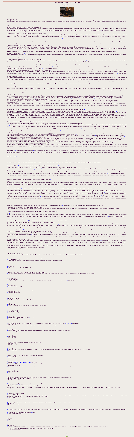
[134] (82, 216)
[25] (50, 70)
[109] (50, 179)
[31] (7, 284)
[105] (107, 173)
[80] (31, 146)
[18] (86, 60)
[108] (18, 177)
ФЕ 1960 (67, 280)
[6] (62, 38)
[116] (7, 385)
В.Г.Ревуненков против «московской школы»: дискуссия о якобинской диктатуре (22, 362)
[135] (108, 216)
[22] (7, 273)
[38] (7, 292)
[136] (95, 218)
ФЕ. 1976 (18, 384)
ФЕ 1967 (32, 412)
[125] (7, 397)
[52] (17, 107)
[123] (41, 196)
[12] (21, 49)
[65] (7, 324)
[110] (10, 181)
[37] (7, 291)
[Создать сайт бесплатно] (67, 434)
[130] (88, 208)
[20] (52, 66)
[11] (7, 260)
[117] (73, 191)
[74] (124, 136)
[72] (76, 134)
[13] (73, 51)
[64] (116, 126)
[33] (7, 286)
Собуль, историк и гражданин (68, 323)
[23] (42, 68)
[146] (12, 231)
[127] (78, 203)
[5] (85, 35)
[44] (124, 97)
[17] (29, 59)
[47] (71, 98)
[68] (60, 130)
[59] (7, 317)
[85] (7, 348)
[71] (40, 134)
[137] (7, 412)
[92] (16, 156)
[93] (7, 357)
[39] (7, 293)
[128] (63, 205)
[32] (7, 285)
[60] (46, 121)
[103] (9, 170)
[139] (53, 221)
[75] (124, 138)
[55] (116, 111)
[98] (58, 165)
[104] (9, 172)
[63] (9, 125)
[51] (120, 105)
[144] (45, 229)
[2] (101, 30)
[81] (97, 146)
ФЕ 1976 (30, 317)
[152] (7, 430)
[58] (51, 117)
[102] (42, 169)
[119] (7, 389)
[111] (7, 379)
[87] (15, 150)
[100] (41, 168)
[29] (86, 75)
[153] (101, 240)
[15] (7, 265)
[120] (101, 195)
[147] (50, 232)
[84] (64, 148)
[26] (7, 278)
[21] (87, 66)
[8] (110, 43)
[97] (18, 165)
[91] (7, 355)
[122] (7, 393)
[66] (81, 128)
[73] (95, 135)
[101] (34, 169)
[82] (7, 344)
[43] (79, 97)
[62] (82, 123)
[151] (7, 429)
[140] (58, 224)
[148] (31, 234)
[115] (93, 188)
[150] (27, 236)
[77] (46, 143)
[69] (16, 132)
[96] (100, 162)
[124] (7, 395)
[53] (63, 107)
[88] (33, 150)
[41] (15, 94)
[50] (7, 306)
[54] (84, 109)
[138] (28, 220)
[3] (34, 31)
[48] (94, 98)
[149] (7, 426)
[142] (7, 418)
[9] (94, 47)
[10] (26, 48)
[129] (49, 206)
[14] (24, 53)
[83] (20, 148)
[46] (35, 98)
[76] (54, 140)
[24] (70, 69)
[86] (7, 349)
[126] (7, 398)
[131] (76, 209)
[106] (7, 373)
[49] (76, 103)
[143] (23, 229)
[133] (9, 213)
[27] (117, 73)
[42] (122, 96)
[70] (54, 133)
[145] (92, 229)
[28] (7, 280)
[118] (104, 192)
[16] (23, 57)
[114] (21, 188)
